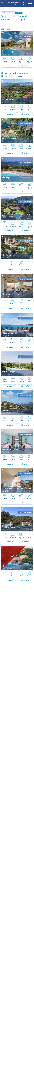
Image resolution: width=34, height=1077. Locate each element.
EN (11, 4)
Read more (9, 66)
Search (19, 13)
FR (19, 4)
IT (7, 4)
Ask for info (25, 66)
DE (15, 4)
